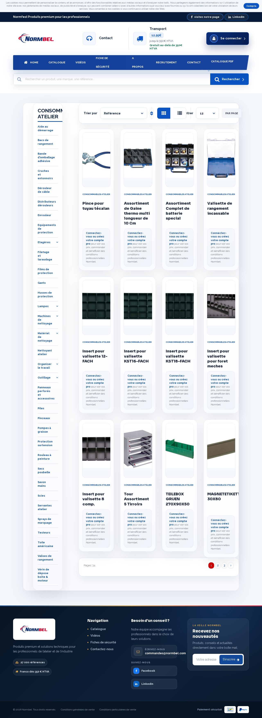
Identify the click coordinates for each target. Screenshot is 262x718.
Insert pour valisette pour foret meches (218, 358)
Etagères (44, 242)
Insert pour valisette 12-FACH (94, 356)
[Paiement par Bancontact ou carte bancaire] (230, 709)
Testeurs (44, 532)
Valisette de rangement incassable (219, 208)
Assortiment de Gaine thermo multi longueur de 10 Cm (137, 213)
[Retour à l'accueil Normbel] (34, 629)
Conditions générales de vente (78, 709)
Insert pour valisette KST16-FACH (136, 356)
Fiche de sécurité (102, 62)
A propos (137, 62)
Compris (251, 6)
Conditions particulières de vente (117, 709)
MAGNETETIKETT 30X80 (221, 496)
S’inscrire (229, 659)
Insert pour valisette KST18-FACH (178, 356)
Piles (41, 408)
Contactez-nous (101, 649)
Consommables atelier (96, 194)
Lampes (43, 306)
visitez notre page (206, 16)
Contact (194, 62)
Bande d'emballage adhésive (46, 157)
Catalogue (57, 62)
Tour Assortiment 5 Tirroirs (136, 499)
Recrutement (166, 62)
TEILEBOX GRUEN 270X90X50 (178, 499)
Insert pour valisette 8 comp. (93, 499)
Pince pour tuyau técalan (95, 206)
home (34, 62)
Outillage (44, 377)
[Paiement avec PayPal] (243, 709)
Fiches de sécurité (103, 642)
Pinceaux (44, 418)
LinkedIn (238, 16)
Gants (42, 283)
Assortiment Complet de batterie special (178, 211)
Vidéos (81, 62)
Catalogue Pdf (222, 61)
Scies (41, 495)
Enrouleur (44, 215)
